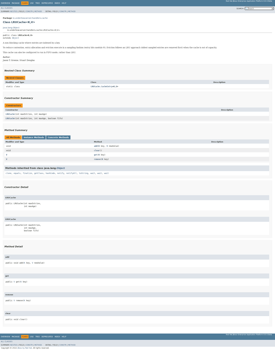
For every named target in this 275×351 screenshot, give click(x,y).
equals (17, 173)
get (95, 155)
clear (97, 150)
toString (83, 173)
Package (16, 3)
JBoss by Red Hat (24, 348)
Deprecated (47, 3)
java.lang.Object (11, 27)
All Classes (6, 8)
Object (15, 38)
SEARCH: (240, 9)
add (95, 146)
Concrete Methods (58, 137)
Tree (37, 3)
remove (97, 159)
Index (57, 3)
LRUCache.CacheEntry (101, 86)
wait (92, 173)
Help (64, 3)
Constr (29, 11)
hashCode (50, 173)
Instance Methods (34, 137)
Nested (13, 11)
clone (8, 173)
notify (60, 173)
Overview (5, 3)
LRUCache (10, 114)
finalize (27, 173)
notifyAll (71, 173)
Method (38, 11)
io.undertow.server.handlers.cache (30, 18)
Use (32, 3)
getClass (38, 173)
